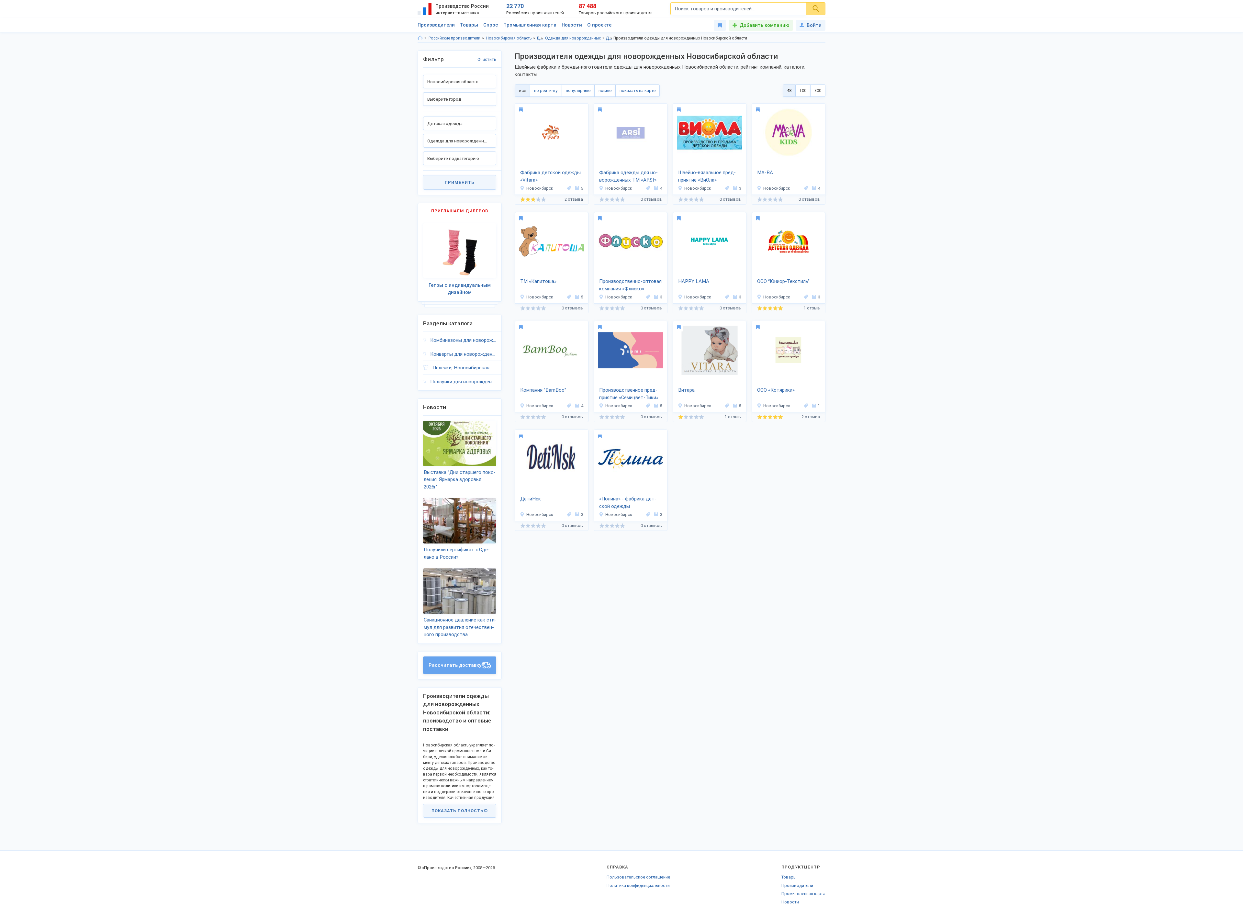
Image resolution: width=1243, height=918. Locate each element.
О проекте (599, 25)
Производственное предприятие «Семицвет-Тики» (628, 393)
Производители (436, 25)
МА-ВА (765, 172)
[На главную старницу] (420, 38)
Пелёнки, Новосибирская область (464, 368)
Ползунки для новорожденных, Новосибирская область (463, 382)
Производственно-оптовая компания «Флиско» (630, 285)
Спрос (490, 25)
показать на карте (637, 90)
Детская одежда (539, 38)
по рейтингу (546, 90)
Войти (814, 25)
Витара (686, 390)
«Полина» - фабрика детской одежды (627, 502)
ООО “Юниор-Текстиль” (783, 281)
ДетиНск (530, 499)
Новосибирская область (509, 38)
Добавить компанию (764, 25)
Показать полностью (459, 810)
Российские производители (454, 38)
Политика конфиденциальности (638, 885)
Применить (460, 182)
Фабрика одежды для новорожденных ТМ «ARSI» (628, 176)
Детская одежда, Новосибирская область (609, 38)
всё (522, 90)
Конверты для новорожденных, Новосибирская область (463, 354)
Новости (572, 25)
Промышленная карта (529, 25)
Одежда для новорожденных (573, 38)
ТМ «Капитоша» (538, 281)
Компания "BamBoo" (543, 390)
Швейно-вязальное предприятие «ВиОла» (707, 176)
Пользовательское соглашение (638, 877)
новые (605, 90)
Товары (469, 25)
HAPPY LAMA (693, 281)
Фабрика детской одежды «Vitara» (550, 176)
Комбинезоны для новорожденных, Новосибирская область (463, 340)
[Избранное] (720, 25)
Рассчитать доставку (455, 665)
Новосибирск (539, 188)
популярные (578, 90)
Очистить (486, 59)
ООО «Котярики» (776, 390)
